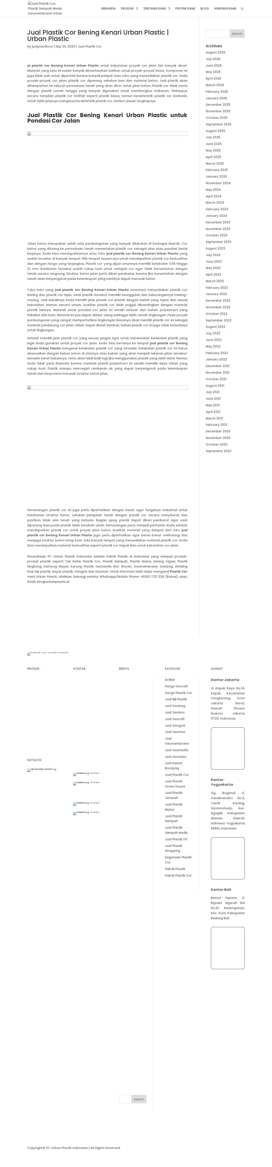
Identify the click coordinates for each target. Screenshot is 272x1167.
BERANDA (109, 9)
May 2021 (213, 405)
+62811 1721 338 (152, 576)
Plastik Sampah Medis (44, 688)
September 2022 (218, 320)
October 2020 (216, 444)
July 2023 (213, 255)
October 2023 (216, 235)
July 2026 (213, 59)
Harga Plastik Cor (132, 898)
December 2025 (218, 104)
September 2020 (218, 451)
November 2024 (218, 183)
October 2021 (216, 379)
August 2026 (215, 52)
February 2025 (217, 170)
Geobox (33, 720)
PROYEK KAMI (185, 9)
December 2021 (218, 366)
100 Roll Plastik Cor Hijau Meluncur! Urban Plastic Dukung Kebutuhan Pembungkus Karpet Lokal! (132, 848)
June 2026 (214, 65)
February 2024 (217, 209)
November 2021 (218, 372)
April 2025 (213, 157)
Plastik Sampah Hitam (44, 749)
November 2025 (218, 111)
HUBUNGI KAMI (225, 9)
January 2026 (216, 98)
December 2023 (218, 222)
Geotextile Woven (41, 728)
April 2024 (213, 196)
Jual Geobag (129, 911)
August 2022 (215, 327)
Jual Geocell (129, 924)
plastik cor (64, 96)
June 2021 (213, 398)
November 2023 (218, 229)
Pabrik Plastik (129, 1074)
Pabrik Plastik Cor (132, 1081)
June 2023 (214, 261)
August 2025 (215, 131)
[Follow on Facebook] (93, 731)
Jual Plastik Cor (90, 46)
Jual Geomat (129, 938)
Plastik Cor (35, 680)
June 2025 (214, 144)
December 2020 (218, 431)
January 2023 (216, 294)
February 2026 (217, 92)
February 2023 (217, 288)
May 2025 (213, 150)
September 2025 (218, 124)
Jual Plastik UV (130, 1045)
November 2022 (218, 307)
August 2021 (215, 386)
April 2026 (213, 78)
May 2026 (213, 72)
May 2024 (213, 190)
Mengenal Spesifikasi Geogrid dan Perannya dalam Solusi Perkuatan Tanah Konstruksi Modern (132, 701)
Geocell (33, 704)
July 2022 (213, 333)
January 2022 (216, 359)
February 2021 (216, 425)
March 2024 (215, 202)
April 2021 (213, 412)
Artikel (124, 885)
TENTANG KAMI (154, 9)
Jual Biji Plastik (130, 905)
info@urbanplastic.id (53, 582)
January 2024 (216, 216)
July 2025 (213, 137)
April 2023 (213, 274)
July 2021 (213, 392)
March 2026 (215, 85)
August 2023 (215, 248)
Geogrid (33, 712)
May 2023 (213, 268)
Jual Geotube (129, 962)
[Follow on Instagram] (85, 739)
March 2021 (214, 418)
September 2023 (218, 242)
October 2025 (216, 118)
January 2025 (216, 176)
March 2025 (215, 163)
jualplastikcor (42, 46)
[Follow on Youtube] (76, 739)
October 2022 (216, 314)
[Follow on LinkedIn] (76, 731)
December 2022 (218, 300)
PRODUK (127, 9)
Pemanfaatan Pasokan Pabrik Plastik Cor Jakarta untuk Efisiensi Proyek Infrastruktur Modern (132, 779)
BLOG (204, 9)
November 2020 (218, 438)
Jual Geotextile (130, 956)
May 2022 (213, 346)
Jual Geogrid (129, 931)
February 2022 (217, 353)
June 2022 (214, 340)
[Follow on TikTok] (85, 731)
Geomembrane (39, 696)
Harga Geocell (130, 892)
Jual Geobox (129, 918)
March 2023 (215, 281)
